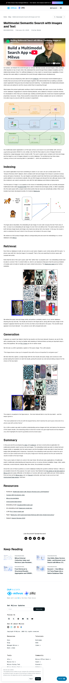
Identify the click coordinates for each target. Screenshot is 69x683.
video (25, 445)
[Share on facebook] (34, 538)
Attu (8, 659)
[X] (13, 619)
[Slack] (18, 619)
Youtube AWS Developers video (15, 495)
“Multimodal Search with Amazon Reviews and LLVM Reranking (31, 491)
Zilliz (34, 598)
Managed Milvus (12, 645)
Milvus (15, 238)
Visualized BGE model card (25, 505)
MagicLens (37, 191)
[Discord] (23, 619)
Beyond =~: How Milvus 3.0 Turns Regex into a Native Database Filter (55, 571)
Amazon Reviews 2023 (18, 518)
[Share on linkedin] (25, 538)
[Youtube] (32, 619)
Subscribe (39, 609)
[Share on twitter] (30, 538)
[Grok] (15, 627)
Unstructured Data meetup (11, 477)
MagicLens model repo (25, 508)
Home (5, 17)
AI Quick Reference (13, 650)
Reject (31, 678)
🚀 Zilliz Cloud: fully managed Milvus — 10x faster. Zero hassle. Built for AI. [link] (28, 3)
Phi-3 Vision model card (17, 511)
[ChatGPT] (8, 627)
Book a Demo (11, 648)
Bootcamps (38, 640)
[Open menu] (61, 8)
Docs (8, 640)
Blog (9, 17)
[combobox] (54, 8)
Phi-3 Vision (23, 343)
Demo (36, 642)
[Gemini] (21, 627)
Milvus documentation (12, 498)
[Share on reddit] (38, 538)
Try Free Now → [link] (57, 3)
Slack (37, 662)
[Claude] (18, 627)
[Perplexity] (11, 627)
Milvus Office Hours (42, 659)
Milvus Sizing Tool (13, 664)
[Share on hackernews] (43, 538)
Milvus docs (19, 475)
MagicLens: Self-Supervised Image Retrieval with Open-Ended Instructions (32, 515)
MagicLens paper (50, 264)
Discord (30, 475)
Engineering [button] (8, 30)
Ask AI (60, 678)
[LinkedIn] (27, 619)
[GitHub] (9, 619)
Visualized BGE (22, 187)
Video (37, 645)
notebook (36, 78)
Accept (38, 678)
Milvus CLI (10, 662)
